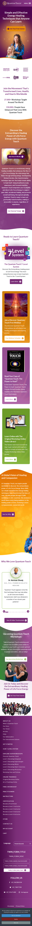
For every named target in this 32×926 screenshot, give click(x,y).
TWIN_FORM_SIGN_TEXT (15, 870)
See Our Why (6, 514)
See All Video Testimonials (15, 620)
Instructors (8, 796)
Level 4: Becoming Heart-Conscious (14, 767)
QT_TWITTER (17, 887)
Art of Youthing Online (10, 782)
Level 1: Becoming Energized (12, 759)
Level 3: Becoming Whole (11, 764)
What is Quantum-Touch (10, 723)
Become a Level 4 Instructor (11, 814)
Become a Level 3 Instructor (11, 811)
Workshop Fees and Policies (11, 772)
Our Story (6, 726)
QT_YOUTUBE (11, 892)
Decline (16, 919)
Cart (5, 833)
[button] (6, 612)
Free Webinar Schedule (13, 338)
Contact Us (7, 823)
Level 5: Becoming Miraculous (12, 769)
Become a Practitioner (10, 803)
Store (5, 819)
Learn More (14, 281)
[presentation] (4, 611)
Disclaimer (11, 906)
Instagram (24, 892)
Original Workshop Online (11, 779)
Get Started (8, 744)
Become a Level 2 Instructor (11, 809)
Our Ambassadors (8, 736)
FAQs (4, 734)
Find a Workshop (10, 787)
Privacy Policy (20, 906)
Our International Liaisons (11, 739)
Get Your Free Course (17, 29)
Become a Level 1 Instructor (11, 806)
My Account (8, 828)
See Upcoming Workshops (14, 659)
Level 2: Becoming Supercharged (13, 761)
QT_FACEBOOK (16, 882)
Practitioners (8, 791)
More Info (16, 922)
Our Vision (6, 729)
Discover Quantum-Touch (11, 756)
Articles (5, 731)
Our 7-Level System (10, 749)
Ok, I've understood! (16, 915)
